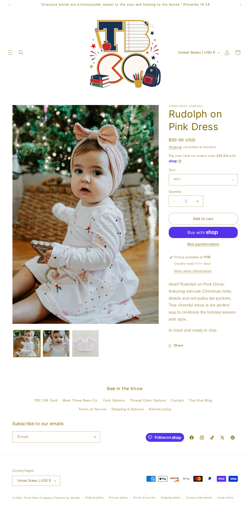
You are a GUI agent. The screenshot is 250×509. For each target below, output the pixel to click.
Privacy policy (118, 497)
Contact (177, 400)
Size (172, 170)
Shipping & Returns (127, 409)
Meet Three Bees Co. (80, 400)
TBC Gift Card (46, 400)
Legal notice (225, 497)
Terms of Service (92, 409)
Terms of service (144, 497)
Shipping (175, 147)
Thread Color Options (148, 400)
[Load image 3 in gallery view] (85, 343)
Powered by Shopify (67, 497)
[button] (10, 52)
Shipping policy (171, 497)
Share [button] (179, 345)
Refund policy (160, 409)
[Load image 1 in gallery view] (26, 343)
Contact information (199, 497)
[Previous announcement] (9, 4)
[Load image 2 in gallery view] (56, 343)
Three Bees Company (38, 497)
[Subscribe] (94, 437)
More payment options (203, 244)
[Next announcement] (240, 4)
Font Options (114, 400)
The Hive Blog (200, 400)
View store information (193, 271)
